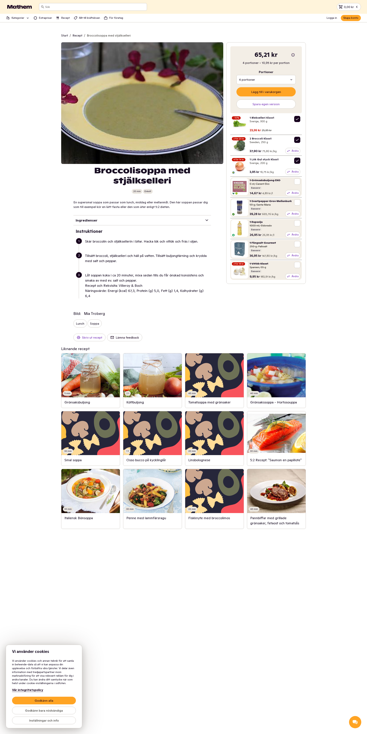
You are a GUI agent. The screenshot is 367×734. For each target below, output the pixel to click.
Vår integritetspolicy (27, 690)
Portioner (266, 72)
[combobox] (95, 7)
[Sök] (43, 7)
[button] (144, 246)
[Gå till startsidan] (19, 7)
